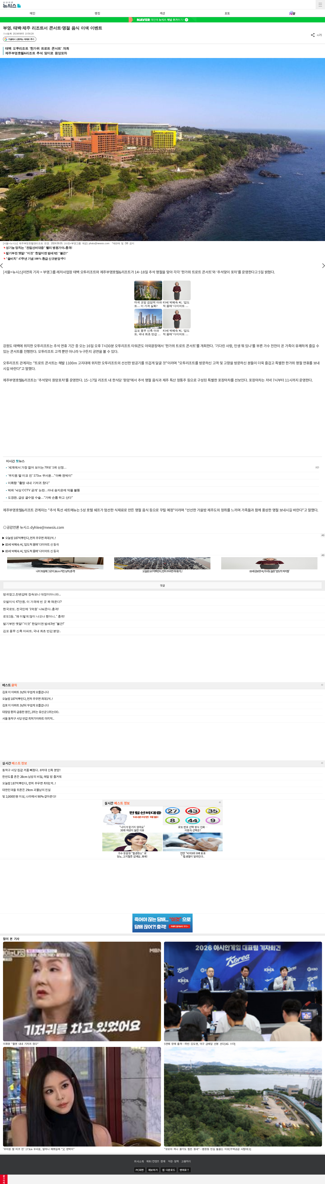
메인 (32, 13)
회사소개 (139, 1161)
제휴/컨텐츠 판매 (155, 1161)
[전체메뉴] (320, 4)
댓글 (162, 585)
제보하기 (153, 1170)
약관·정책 (173, 1161)
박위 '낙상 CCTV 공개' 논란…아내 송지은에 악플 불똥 (44, 490)
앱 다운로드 (168, 1170)
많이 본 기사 (11, 938)
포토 (227, 13)
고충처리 (186, 1161)
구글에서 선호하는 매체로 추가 (21, 39)
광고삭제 (4, 1179)
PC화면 (140, 1170)
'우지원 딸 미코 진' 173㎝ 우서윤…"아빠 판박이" (40, 475)
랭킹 (97, 13)
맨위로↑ (184, 1170)
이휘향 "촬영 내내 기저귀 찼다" (29, 482)
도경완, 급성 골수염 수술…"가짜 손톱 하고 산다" (40, 497)
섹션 (162, 13)
